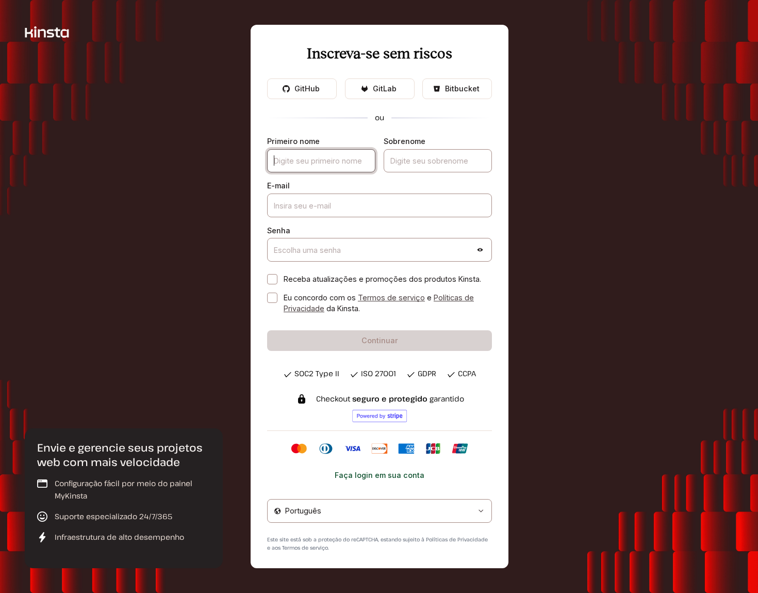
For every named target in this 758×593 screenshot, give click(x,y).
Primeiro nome (293, 141)
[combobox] (379, 511)
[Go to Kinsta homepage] (47, 31)
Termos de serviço (391, 297)
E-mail (278, 185)
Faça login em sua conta (379, 475)
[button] (480, 250)
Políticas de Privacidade (457, 539)
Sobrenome (404, 141)
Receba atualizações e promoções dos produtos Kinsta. (382, 279)
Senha (278, 230)
